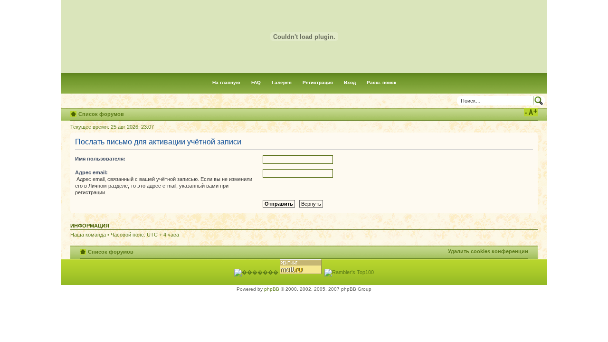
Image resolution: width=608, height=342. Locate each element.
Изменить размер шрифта (531, 112)
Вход (350, 82)
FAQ (256, 82)
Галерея (282, 82)
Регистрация (318, 82)
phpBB (271, 289)
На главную (226, 82)
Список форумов (101, 114)
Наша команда (88, 235)
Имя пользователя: (100, 159)
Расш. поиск (381, 82)
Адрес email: (91, 172)
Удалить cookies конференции (488, 251)
